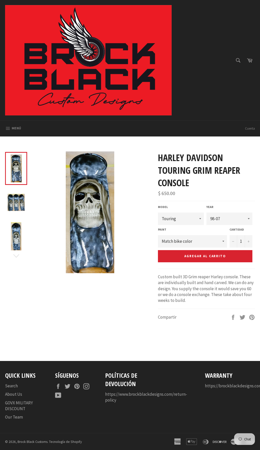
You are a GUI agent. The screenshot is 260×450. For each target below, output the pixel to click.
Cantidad (237, 229)
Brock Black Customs (32, 442)
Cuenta (250, 128)
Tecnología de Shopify (65, 442)
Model (163, 207)
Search (11, 386)
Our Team (14, 417)
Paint (162, 229)
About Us (13, 394)
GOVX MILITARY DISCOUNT (19, 405)
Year (209, 207)
